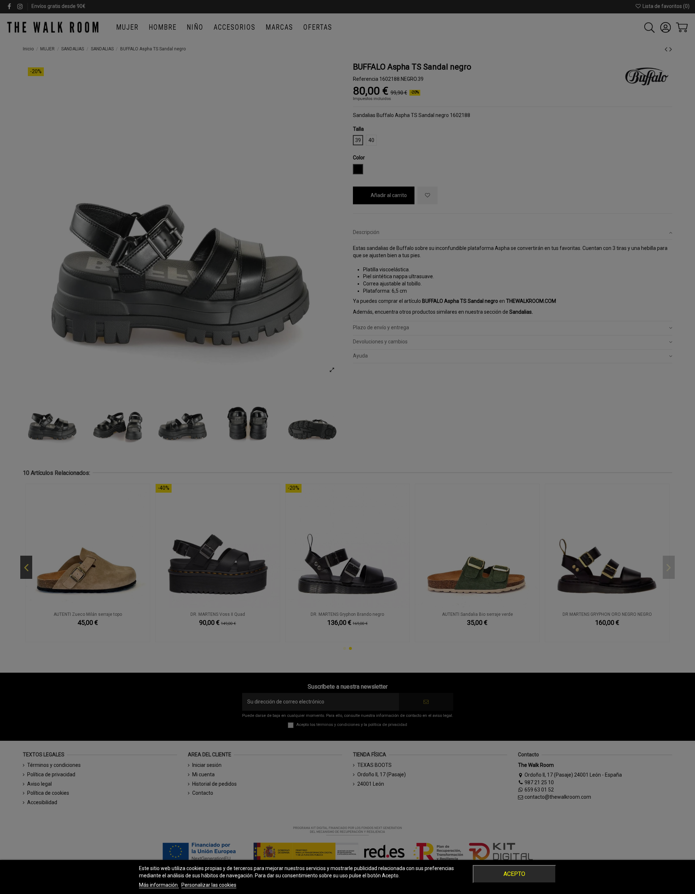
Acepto (514, 873)
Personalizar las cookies (208, 885)
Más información (159, 885)
